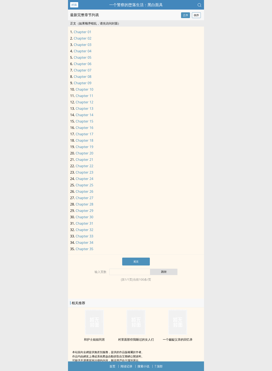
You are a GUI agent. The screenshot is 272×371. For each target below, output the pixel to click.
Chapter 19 (84, 146)
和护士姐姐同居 (94, 339)
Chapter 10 (84, 89)
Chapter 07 (82, 70)
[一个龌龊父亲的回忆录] (177, 333)
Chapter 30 (84, 217)
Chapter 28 (84, 204)
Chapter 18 (84, 140)
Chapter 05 (82, 57)
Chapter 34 (84, 242)
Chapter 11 (84, 95)
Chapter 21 (84, 159)
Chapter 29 (84, 210)
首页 (112, 366)
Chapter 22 (84, 166)
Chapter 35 (84, 249)
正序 (185, 15)
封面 (74, 5)
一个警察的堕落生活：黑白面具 (136, 4)
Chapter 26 (84, 191)
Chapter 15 (84, 121)
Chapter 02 (82, 38)
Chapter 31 (84, 223)
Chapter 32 (84, 229)
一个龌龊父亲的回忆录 (178, 339)
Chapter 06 (82, 63)
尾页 (136, 261)
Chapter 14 (84, 115)
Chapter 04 (82, 51)
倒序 (196, 15)
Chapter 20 (84, 153)
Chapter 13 (84, 108)
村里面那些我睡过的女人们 (136, 339)
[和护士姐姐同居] (94, 333)
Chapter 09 (82, 83)
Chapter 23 (84, 172)
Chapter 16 (84, 127)
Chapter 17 (84, 134)
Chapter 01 (82, 32)
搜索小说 (143, 366)
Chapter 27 (84, 197)
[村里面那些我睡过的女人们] (136, 333)
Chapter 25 (84, 185)
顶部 (160, 366)
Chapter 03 (82, 44)
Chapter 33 (84, 236)
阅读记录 (126, 366)
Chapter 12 (84, 102)
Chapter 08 (82, 76)
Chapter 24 (84, 178)
